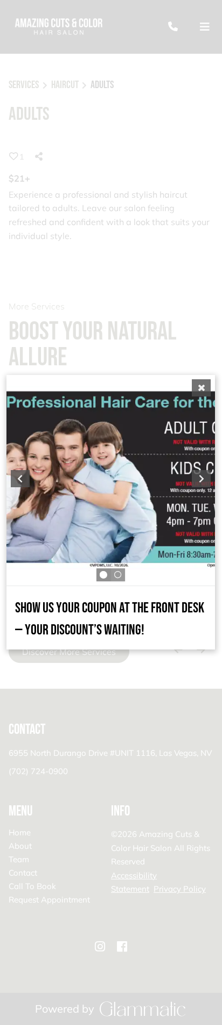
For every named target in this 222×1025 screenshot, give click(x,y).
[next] (201, 478)
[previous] (20, 478)
